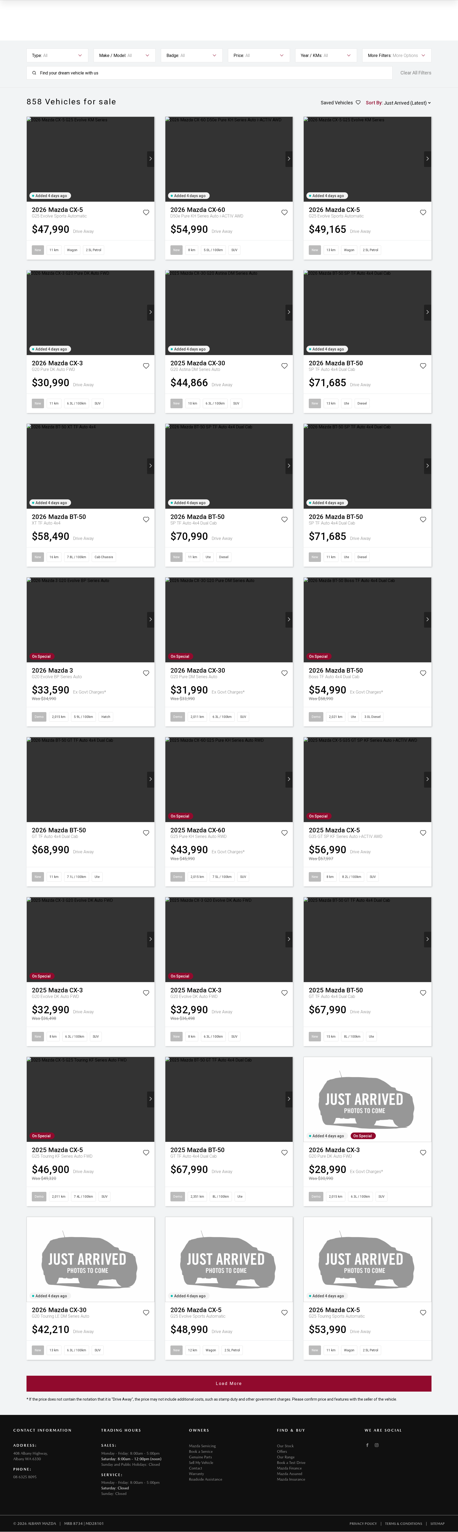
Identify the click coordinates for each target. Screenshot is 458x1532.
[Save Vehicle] (146, 213)
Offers (282, 1451)
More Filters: (379, 55)
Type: (37, 55)
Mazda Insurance (291, 1479)
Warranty (196, 1474)
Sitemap (437, 1524)
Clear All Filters (415, 73)
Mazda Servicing (202, 1446)
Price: (239, 55)
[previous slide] (30, 159)
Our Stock (285, 1446)
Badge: (172, 55)
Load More (229, 1383)
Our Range (285, 1457)
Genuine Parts (200, 1457)
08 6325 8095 (25, 1477)
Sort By (374, 102)
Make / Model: (112, 55)
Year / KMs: (311, 55)
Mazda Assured (289, 1474)
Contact (195, 1468)
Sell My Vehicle (201, 1462)
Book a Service (201, 1451)
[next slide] (150, 159)
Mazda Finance (289, 1468)
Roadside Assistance (205, 1479)
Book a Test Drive (291, 1462)
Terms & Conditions (403, 1524)
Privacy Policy (363, 1524)
